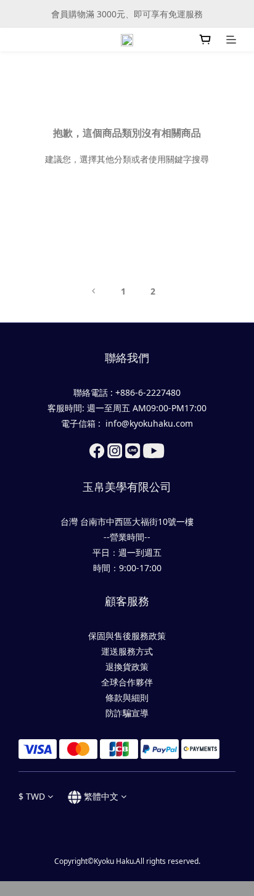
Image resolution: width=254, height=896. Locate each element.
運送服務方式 (127, 651)
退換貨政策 (127, 666)
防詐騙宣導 (127, 713)
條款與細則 (127, 697)
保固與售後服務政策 (127, 636)
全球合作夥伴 (127, 682)
